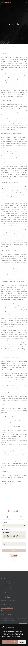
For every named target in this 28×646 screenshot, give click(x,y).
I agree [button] (5, 641)
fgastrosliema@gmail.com (10, 485)
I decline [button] (14, 641)
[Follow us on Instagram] (3, 610)
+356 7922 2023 (6, 604)
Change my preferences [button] (22, 642)
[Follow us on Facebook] (1, 610)
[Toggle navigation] (26, 3)
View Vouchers (17, 593)
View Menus (5, 593)
